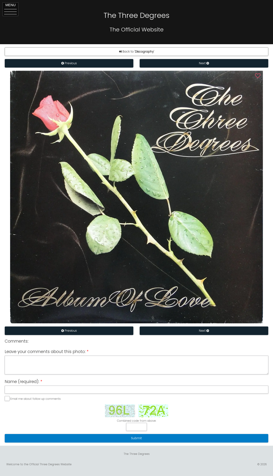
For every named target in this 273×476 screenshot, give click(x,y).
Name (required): (22, 381)
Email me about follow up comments (35, 399)
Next (202, 63)
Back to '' (138, 51)
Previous (70, 63)
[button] (10, 9)
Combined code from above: (136, 421)
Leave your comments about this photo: (45, 351)
